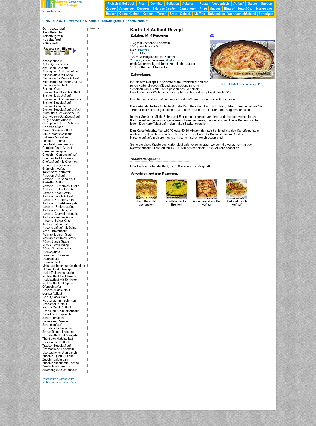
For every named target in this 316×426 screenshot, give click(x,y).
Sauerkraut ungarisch (56, 314)
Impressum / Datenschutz (58, 379)
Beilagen (172, 3)
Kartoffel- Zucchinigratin (58, 210)
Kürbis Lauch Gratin (55, 241)
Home (58, 21)
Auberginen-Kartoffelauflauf (60, 71)
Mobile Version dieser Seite (59, 382)
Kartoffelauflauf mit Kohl (58, 224)
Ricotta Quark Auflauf (56, 307)
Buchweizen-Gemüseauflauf (61, 116)
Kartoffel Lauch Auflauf (236, 202)
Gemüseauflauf (53, 28)
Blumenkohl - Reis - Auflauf (60, 78)
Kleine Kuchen (129, 14)
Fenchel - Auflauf (53, 141)
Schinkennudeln (53, 318)
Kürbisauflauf (51, 252)
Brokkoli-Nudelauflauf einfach (61, 109)
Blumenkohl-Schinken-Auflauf (62, 82)
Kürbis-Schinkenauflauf (57, 248)
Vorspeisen (127, 8)
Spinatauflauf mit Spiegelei (60, 335)
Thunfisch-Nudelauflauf (57, 338)
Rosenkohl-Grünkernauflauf (60, 311)
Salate (252, 3)
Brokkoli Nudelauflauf (56, 102)
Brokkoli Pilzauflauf (55, 106)
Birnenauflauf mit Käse (57, 75)
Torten (161, 14)
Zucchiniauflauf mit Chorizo (60, 363)
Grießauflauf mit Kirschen (59, 161)
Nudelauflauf (51, 39)
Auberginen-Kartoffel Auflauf (206, 202)
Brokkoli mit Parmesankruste (61, 99)
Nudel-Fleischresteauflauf (59, 272)
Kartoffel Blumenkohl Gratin (60, 186)
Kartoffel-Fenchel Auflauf (58, 217)
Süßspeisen (216, 14)
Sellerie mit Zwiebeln (56, 321)
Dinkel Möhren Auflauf (57, 134)
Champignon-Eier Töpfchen (60, 123)
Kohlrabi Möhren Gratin (57, 234)
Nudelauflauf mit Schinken (59, 279)
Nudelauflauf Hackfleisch (59, 276)
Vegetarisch (220, 3)
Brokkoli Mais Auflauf (56, 95)
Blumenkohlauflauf (54, 85)
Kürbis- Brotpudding (55, 245)
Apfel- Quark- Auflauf (56, 64)
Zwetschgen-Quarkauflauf (59, 370)
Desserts (143, 8)
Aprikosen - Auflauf (55, 68)
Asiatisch (188, 3)
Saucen (215, 8)
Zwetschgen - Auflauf (56, 366)
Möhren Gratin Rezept (57, 269)
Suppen (266, 3)
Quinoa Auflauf (52, 293)
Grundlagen (188, 8)
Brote (173, 14)
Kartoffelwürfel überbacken (146, 202)
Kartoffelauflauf (53, 32)
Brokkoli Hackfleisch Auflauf (61, 92)
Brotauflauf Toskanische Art (60, 113)
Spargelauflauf (52, 324)
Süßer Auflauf (52, 43)
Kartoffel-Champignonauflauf (61, 213)
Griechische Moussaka (57, 158)
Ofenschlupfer (51, 286)
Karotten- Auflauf (53, 175)
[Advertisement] (184, 213)
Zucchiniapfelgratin (55, 359)
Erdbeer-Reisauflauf (55, 137)
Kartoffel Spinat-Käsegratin (60, 203)
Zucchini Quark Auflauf (57, 356)
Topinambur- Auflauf (55, 342)
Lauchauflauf (50, 259)
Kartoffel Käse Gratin (56, 193)
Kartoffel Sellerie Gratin (58, 200)
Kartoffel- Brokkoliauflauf (58, 206)
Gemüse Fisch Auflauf (57, 147)
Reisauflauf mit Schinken (59, 300)
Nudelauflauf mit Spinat (58, 283)
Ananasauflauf (52, 61)
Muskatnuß (172, 60)
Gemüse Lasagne (54, 151)
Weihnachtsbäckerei (241, 14)
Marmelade (264, 8)
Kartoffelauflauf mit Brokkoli (176, 202)
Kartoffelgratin (52, 36)
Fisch (142, 3)
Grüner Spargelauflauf (56, 165)
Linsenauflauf (51, 262)
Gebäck (185, 14)
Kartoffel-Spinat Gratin (57, 220)
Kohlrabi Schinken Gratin (59, 238)
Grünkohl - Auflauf (54, 168)
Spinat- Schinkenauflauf (58, 328)
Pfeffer (142, 50)
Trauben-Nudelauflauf (56, 345)
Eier (135, 60)
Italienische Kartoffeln (56, 172)
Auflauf (238, 3)
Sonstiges (266, 14)
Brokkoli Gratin (52, 88)
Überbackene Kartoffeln (58, 349)
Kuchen (148, 14)
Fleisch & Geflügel (121, 3)
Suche (47, 21)
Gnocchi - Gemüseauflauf (59, 154)
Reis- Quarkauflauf (54, 297)
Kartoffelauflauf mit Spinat (59, 227)
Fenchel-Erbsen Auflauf (58, 144)
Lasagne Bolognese (55, 255)
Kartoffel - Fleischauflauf (58, 179)
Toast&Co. (245, 8)
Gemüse (156, 3)
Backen (111, 14)
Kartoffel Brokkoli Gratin (58, 189)
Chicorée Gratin (52, 127)
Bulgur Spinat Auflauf (56, 120)
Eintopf (229, 8)
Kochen (111, 8)
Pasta (204, 3)
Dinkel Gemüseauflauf (57, 130)
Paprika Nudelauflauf (56, 290)
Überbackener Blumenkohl (59, 352)
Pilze (203, 8)
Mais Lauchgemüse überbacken (63, 265)
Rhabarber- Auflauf (54, 304)
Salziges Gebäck (164, 8)
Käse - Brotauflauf (54, 231)
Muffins (199, 14)
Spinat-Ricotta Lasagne (58, 331)
